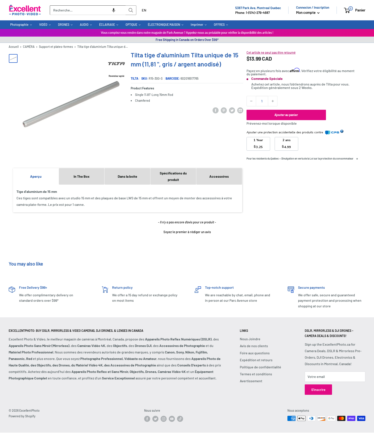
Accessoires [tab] (219, 176)
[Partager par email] (240, 110)
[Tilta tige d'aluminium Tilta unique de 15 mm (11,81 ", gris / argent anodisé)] (13, 58)
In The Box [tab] (82, 176)
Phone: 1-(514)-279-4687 (252, 13)
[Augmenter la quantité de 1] (272, 101)
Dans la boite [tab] (127, 176)
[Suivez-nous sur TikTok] (180, 419)
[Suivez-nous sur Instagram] (164, 419)
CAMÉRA (29, 46)
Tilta (134, 78)
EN (144, 10)
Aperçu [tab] (36, 176)
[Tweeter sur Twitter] (232, 110)
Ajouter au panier (286, 115)
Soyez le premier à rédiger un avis (187, 232)
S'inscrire (318, 389)
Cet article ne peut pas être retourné (271, 52)
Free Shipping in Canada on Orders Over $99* (187, 40)
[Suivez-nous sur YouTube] (172, 419)
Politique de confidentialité (260, 367)
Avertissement (251, 381)
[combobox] (88, 10)
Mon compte (306, 12)
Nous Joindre (250, 339)
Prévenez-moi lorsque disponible (272, 123)
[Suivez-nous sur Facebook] (147, 419)
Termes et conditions (256, 374)
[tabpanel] (127, 198)
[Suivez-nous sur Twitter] (155, 419)
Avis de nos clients (254, 346)
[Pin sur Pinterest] (224, 110)
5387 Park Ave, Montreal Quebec (258, 8)
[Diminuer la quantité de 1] (251, 101)
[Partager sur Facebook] (216, 110)
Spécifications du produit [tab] (173, 176)
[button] (113, 10)
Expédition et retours (256, 360)
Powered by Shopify (22, 416)
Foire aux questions (255, 353)
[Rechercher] (131, 10)
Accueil (14, 46)
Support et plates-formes (56, 46)
